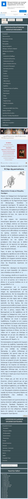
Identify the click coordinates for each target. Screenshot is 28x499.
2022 (3, 492)
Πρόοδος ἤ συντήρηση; (8, 103)
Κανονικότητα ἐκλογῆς (8, 39)
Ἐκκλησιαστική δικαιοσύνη (9, 58)
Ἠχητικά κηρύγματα (7, 46)
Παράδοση (5, 86)
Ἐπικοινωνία (19, 19)
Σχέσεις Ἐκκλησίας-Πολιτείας (9, 63)
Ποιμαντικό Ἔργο (7, 450)
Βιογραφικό (5, 34)
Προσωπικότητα (6, 36)
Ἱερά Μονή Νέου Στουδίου (8, 113)
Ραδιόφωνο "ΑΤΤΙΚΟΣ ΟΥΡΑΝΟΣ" (10, 48)
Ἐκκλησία (5, 71)
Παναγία (5, 98)
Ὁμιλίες (4, 453)
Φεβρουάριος (6, 485)
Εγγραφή (23, 11)
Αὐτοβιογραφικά (6, 433)
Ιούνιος (5, 479)
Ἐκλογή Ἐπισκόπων (7, 443)
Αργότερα (14, 11)
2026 (3, 474)
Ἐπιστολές (5, 460)
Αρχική (4, 19)
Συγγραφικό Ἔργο (7, 458)
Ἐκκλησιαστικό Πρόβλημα (9, 56)
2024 (3, 489)
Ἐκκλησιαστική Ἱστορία (8, 61)
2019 (3, 497)
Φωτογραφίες (6, 44)
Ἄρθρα (4, 53)
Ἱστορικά (5, 445)
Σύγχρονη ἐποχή (7, 100)
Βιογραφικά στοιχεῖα (7, 426)
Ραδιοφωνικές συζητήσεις (8, 51)
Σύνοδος (5, 73)
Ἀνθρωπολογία (6, 81)
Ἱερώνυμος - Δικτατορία (8, 448)
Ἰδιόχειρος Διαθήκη (7, 431)
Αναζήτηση (5, 22)
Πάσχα (4, 96)
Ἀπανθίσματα (5, 125)
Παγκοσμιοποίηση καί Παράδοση (10, 88)
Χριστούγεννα (6, 93)
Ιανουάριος (6, 486)
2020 (3, 495)
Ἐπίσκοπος (5, 76)
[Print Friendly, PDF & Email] (25, 416)
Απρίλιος (5, 482)
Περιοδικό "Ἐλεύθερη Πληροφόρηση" (11, 115)
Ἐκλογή (4, 440)
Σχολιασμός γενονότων (8, 68)
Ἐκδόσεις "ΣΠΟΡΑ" (7, 110)
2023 (3, 491)
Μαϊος (5, 480)
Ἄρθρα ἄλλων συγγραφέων (8, 122)
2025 (3, 488)
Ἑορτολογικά (6, 91)
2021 (3, 494)
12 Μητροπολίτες (6, 120)
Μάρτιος (5, 483)
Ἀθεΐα (4, 105)
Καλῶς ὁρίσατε (11, 19)
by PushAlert (4, 12)
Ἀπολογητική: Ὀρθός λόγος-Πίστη (10, 108)
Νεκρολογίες (5, 41)
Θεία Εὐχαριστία (7, 83)
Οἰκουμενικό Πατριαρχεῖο (9, 66)
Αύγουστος (6, 476)
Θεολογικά (5, 78)
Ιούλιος (5, 477)
